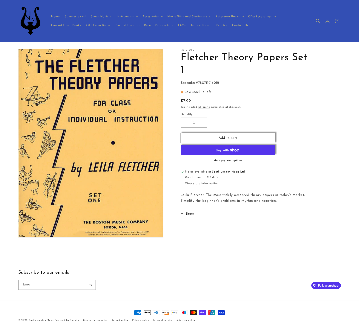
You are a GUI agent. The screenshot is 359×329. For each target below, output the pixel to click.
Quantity (186, 114)
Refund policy (119, 320)
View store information (202, 183)
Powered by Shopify (67, 320)
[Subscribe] (91, 285)
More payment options (228, 160)
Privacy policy (140, 320)
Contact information (95, 320)
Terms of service (163, 320)
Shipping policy (186, 320)
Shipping (204, 107)
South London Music (41, 320)
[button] (101, 16)
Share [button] (189, 213)
